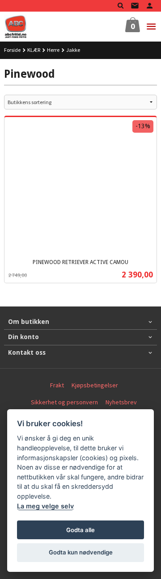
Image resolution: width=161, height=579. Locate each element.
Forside (12, 49)
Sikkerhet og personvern (64, 402)
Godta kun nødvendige (81, 552)
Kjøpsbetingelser (95, 385)
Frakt (57, 385)
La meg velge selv (45, 506)
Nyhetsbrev (121, 402)
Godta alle (80, 529)
